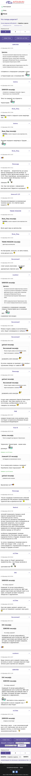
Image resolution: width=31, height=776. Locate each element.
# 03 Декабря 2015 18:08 (7, 325)
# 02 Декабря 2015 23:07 (7, 154)
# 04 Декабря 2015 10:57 (7, 657)
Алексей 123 (15, 194)
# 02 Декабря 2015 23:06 (7, 127)
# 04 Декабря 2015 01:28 (7, 431)
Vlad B (15, 428)
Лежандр (15, 164)
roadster (15, 275)
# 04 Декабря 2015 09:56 (7, 576)
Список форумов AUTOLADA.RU (9, 23)
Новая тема (7, 38)
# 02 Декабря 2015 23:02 (7, 85)
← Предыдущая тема (6, 25)
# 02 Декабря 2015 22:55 (7, 48)
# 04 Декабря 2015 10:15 (7, 620)
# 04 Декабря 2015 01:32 (7, 494)
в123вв (15, 553)
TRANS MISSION (15, 211)
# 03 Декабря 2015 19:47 (7, 415)
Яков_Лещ (15, 109)
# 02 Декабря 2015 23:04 (7, 112)
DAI (15, 573)
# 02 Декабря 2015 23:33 (7, 262)
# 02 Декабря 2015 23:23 (7, 237)
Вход (4, 10)
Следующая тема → (18, 25)
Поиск (21, 767)
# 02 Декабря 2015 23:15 (7, 198)
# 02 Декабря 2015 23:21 (7, 214)
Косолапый (15, 259)
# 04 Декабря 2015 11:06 (7, 714)
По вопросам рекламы (12, 767)
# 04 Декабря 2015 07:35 (7, 511)
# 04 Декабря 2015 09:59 (7, 604)
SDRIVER (15, 44)
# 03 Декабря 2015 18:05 (7, 278)
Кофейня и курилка (23, 23)
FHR (15, 411)
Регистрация (7, 6)
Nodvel (15, 507)
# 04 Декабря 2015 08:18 (7, 557)
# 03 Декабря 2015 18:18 (7, 340)
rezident (15, 653)
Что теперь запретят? (9, 19)
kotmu (15, 82)
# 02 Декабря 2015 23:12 (7, 167)
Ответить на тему (22, 38)
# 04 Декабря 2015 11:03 (7, 673)
